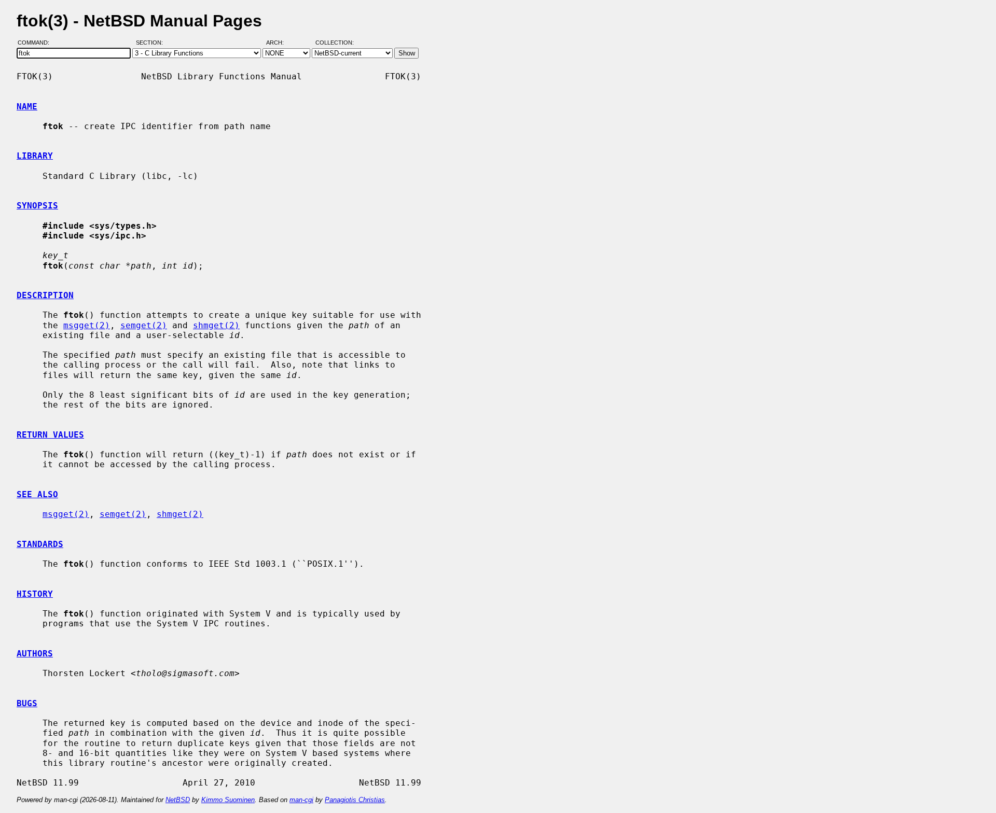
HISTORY (35, 594)
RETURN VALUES (50, 435)
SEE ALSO (37, 494)
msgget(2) (86, 325)
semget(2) (143, 325)
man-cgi (301, 800)
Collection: (334, 43)
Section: (152, 43)
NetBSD (177, 800)
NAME (27, 106)
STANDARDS (40, 544)
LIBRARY (35, 156)
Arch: (279, 43)
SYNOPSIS (37, 206)
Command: (37, 43)
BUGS (27, 703)
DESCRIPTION (45, 295)
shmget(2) (216, 325)
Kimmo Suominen (228, 800)
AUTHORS (35, 653)
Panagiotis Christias (355, 800)
